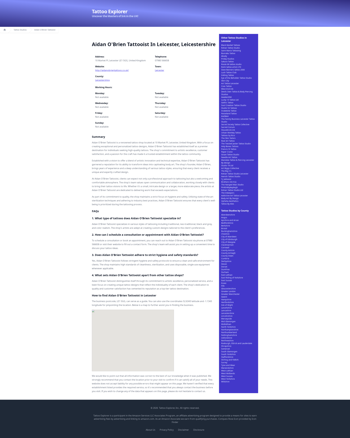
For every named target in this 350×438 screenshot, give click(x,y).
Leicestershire (102, 80)
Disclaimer (183, 429)
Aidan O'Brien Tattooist (44, 29)
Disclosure (198, 429)
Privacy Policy (167, 429)
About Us (150, 429)
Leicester (159, 70)
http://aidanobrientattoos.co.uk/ (112, 70)
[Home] (4, 29)
